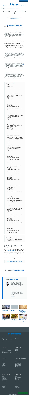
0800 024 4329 (9, 350)
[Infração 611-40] (14, 309)
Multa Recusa (3, 366)
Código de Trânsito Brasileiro (18, 28)
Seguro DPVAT (16, 380)
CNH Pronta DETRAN (17, 387)
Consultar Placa (17, 378)
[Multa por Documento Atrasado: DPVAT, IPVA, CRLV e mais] (14, 318)
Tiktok (16, 352)
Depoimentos (18, 5)
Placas (16, 376)
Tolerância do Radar (4, 380)
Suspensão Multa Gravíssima (18, 363)
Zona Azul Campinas (5, 310)
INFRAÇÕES (13, 83)
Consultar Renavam (17, 379)
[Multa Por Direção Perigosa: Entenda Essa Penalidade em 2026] (23, 309)
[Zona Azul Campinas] (6, 309)
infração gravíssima (21, 69)
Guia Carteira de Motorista (18, 377)
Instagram (13, 296)
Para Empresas (11, 5)
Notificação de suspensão (18, 366)
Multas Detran (3, 387)
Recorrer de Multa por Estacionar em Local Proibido (14, 261)
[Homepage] (14, 4)
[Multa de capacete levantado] (6, 318)
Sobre (21, 5)
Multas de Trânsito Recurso (15, 18)
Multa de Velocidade (4, 378)
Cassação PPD (16, 367)
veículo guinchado (21, 64)
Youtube (16, 351)
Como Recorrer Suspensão (18, 364)
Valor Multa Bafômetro (4, 367)
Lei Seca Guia (3, 362)
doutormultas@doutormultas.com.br (8, 352)
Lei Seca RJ (3, 364)
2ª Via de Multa (3, 386)
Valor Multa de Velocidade (4, 379)
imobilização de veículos (17, 31)
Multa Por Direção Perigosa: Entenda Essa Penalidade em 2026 (22, 311)
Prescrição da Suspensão (18, 365)
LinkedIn (16, 353)
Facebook (16, 350)
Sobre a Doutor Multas (17, 338)
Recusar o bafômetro (4, 365)
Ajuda (25, 5)
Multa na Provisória (4, 377)
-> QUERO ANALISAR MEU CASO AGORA (18, 270)
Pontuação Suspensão (17, 362)
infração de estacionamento (11, 250)
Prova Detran (16, 386)
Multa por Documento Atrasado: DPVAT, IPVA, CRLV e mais (14, 320)
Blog (23, 5)
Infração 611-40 (13, 310)
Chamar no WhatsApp (23, 393)
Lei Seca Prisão (3, 363)
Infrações (3, 376)
